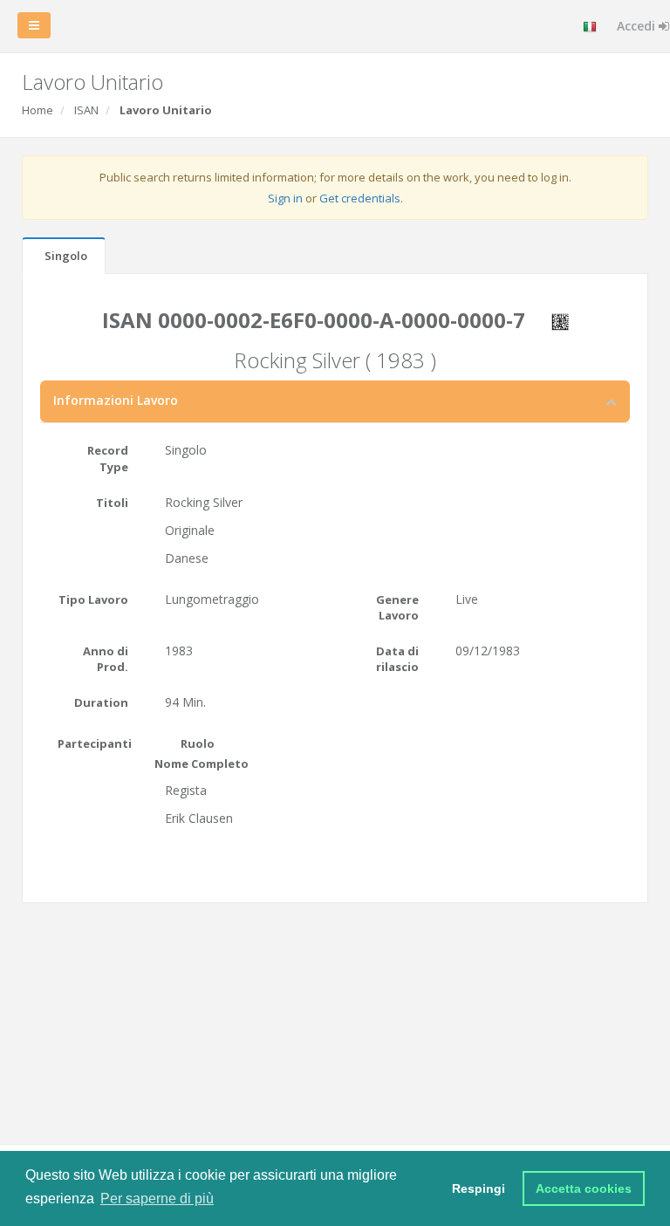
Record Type (107, 458)
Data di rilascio (397, 659)
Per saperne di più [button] (157, 1198)
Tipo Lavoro (93, 599)
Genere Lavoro (397, 608)
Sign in (285, 198)
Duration (101, 702)
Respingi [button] (478, 1188)
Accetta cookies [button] (584, 1188)
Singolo (65, 256)
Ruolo (198, 743)
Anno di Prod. (105, 659)
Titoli (112, 502)
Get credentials (359, 198)
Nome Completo (201, 763)
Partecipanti (95, 743)
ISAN (86, 110)
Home (37, 110)
